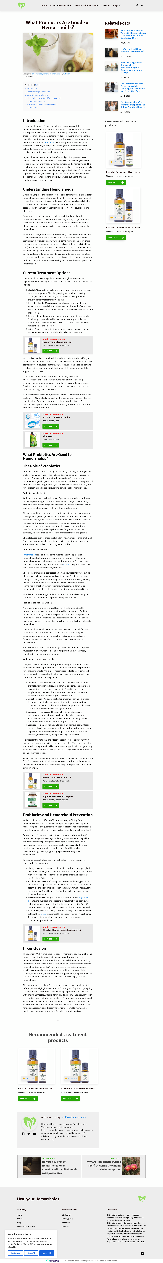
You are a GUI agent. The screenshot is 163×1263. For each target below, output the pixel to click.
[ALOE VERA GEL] (32, 439)
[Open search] (120, 5)
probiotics (49, 142)
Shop (19, 1223)
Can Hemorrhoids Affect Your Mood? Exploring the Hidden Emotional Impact (133, 104)
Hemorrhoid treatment (26, 1227)
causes (35, 216)
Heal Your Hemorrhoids (73, 1117)
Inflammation (29, 555)
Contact (65, 1227)
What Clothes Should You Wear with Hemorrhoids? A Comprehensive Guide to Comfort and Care (133, 34)
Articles (20, 1219)
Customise (15, 1253)
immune (67, 564)
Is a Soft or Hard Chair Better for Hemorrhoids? (132, 50)
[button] (61, 5)
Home (19, 1215)
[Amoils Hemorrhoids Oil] (32, 345)
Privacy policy (67, 1219)
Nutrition (66, 74)
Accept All (47, 1253)
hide (37, 85)
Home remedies (56, 74)
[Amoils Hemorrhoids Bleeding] (32, 933)
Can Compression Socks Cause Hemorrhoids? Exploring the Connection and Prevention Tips (133, 87)
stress (44, 914)
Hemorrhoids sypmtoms (40, 74)
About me (66, 1223)
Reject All (31, 1253)
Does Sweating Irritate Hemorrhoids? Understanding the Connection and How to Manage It (131, 67)
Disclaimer (66, 1215)
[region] (31, 1244)
